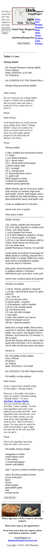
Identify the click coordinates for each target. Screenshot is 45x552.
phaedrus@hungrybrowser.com (22, 540)
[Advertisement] (23, 4)
